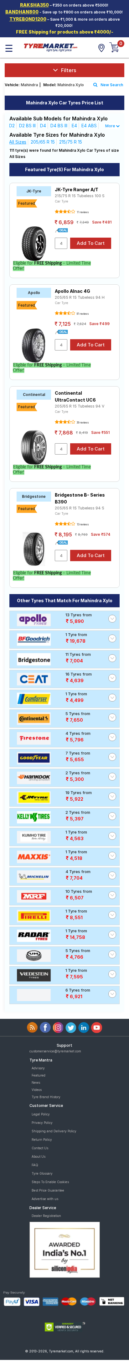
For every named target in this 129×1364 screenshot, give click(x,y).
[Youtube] (96, 1027)
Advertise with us (45, 1199)
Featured (38, 1075)
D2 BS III (27, 125)
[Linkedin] (83, 1027)
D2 (12, 125)
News (36, 1082)
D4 (43, 125)
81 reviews (82, 313)
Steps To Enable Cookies (50, 1182)
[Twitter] (70, 1027)
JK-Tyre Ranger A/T (76, 189)
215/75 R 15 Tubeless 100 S (80, 195)
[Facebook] (45, 1027)
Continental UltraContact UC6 (75, 396)
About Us (38, 1156)
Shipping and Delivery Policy (54, 1131)
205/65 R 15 (43, 142)
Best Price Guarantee (48, 1190)
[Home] (50, 47)
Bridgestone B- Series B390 (80, 498)
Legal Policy (41, 1114)
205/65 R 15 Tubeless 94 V (80, 406)
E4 (74, 125)
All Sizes (17, 142)
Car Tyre (61, 201)
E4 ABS (89, 125)
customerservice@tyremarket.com (55, 1051)
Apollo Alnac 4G (72, 291)
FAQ (35, 1165)
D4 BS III (58, 125)
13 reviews (82, 524)
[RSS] (32, 1027)
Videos (37, 1090)
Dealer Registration (46, 1216)
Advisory (38, 1068)
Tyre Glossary (42, 1173)
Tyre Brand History (46, 1097)
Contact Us (40, 1148)
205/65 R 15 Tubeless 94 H (80, 297)
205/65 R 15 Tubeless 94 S (79, 508)
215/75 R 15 (70, 142)
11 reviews (82, 212)
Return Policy (42, 1139)
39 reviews (82, 422)
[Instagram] (58, 1027)
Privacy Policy (42, 1122)
